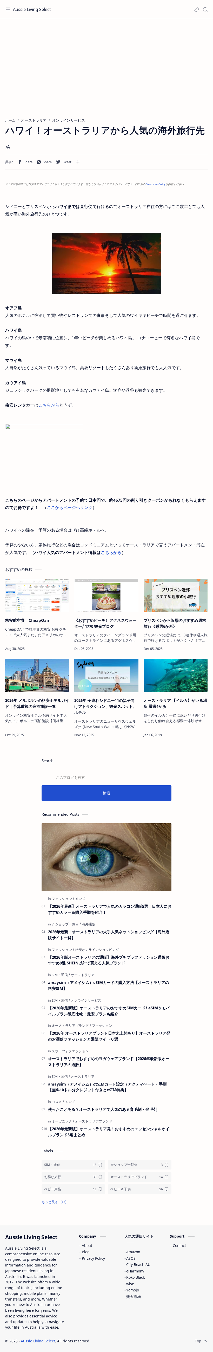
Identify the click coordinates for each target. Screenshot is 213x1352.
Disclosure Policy (155, 184)
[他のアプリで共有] (78, 162)
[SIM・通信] (61, 974)
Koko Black (135, 1277)
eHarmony (135, 1271)
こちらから (48, 405)
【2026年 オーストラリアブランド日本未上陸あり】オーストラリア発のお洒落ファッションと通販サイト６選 (109, 1036)
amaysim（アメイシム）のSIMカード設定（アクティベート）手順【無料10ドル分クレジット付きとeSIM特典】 (107, 1087)
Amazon (133, 1251)
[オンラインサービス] (86, 1000)
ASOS (131, 1258)
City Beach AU (138, 1264)
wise (130, 1283)
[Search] (205, 9)
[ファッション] (63, 898)
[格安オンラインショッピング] (97, 949)
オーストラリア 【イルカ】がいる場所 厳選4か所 (175, 703)
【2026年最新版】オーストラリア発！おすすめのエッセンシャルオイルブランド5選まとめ (108, 1131)
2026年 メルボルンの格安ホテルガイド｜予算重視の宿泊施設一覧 (37, 703)
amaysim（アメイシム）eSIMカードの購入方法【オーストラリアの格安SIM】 (108, 985)
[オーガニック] (63, 1121)
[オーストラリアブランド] (71, 1025)
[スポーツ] (60, 1051)
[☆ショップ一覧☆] (66, 924)
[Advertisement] (106, 71)
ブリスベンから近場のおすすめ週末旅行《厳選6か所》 (175, 623)
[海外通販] (88, 924)
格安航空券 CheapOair (27, 620)
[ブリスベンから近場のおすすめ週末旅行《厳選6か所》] (176, 595)
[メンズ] (80, 898)
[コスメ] (58, 1101)
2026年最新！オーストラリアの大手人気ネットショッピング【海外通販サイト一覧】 (108, 934)
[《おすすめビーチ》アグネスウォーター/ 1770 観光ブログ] (106, 595)
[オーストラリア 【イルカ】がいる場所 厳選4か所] (176, 675)
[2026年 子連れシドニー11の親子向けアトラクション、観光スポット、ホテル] (106, 675)
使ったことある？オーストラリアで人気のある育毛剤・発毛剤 (102, 1109)
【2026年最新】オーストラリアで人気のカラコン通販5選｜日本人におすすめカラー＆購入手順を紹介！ (109, 909)
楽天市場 (133, 1296)
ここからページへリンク (69, 507)
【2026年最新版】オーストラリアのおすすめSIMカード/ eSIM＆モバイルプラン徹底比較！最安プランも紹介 (109, 1010)
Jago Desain (125, 1340)
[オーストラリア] (83, 974)
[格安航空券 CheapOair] (37, 595)
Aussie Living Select (32, 9)
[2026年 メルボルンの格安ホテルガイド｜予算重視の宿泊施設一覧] (37, 675)
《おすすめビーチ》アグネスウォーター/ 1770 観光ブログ (105, 623)
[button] (196, 9)
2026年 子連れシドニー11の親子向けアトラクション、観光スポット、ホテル (105, 706)
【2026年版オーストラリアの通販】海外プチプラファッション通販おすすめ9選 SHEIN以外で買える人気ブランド (108, 960)
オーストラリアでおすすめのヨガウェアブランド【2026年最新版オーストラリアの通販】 (108, 1061)
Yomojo (132, 1290)
